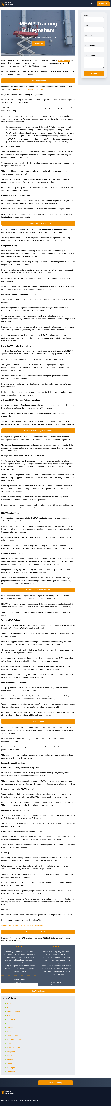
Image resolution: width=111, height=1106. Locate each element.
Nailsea (10, 1016)
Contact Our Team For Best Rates (38, 223)
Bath (9, 1008)
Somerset (30, 925)
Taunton (10, 1060)
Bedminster (39, 925)
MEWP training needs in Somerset (29, 89)
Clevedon (10, 1028)
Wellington (11, 1068)
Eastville (23, 925)
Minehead (11, 1072)
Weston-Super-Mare (14, 1040)
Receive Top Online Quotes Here (38, 590)
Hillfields (15, 925)
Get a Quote (38, 44)
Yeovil (9, 1056)
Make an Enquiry (55, 1083)
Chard (9, 1064)
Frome (9, 1024)
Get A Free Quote (38, 991)
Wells (9, 1032)
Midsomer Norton (13, 1012)
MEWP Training (64, 60)
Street (9, 1044)
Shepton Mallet (13, 1036)
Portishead (11, 1020)
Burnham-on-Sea (13, 1048)
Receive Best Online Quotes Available (38, 431)
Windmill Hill (6, 925)
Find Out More (38, 721)
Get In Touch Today (38, 80)
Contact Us (103, 4)
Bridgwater (11, 1052)
